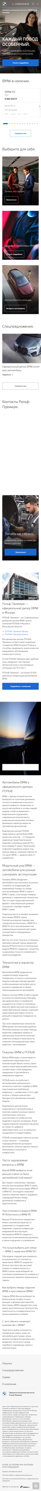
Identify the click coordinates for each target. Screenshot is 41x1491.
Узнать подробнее (21, 63)
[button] (8, 356)
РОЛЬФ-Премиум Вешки (16, 631)
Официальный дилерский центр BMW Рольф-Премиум (20, 11)
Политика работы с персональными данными (17, 1475)
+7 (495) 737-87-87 (22, 4)
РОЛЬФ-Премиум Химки (16, 634)
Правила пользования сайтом (12, 1471)
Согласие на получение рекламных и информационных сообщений (20, 1480)
